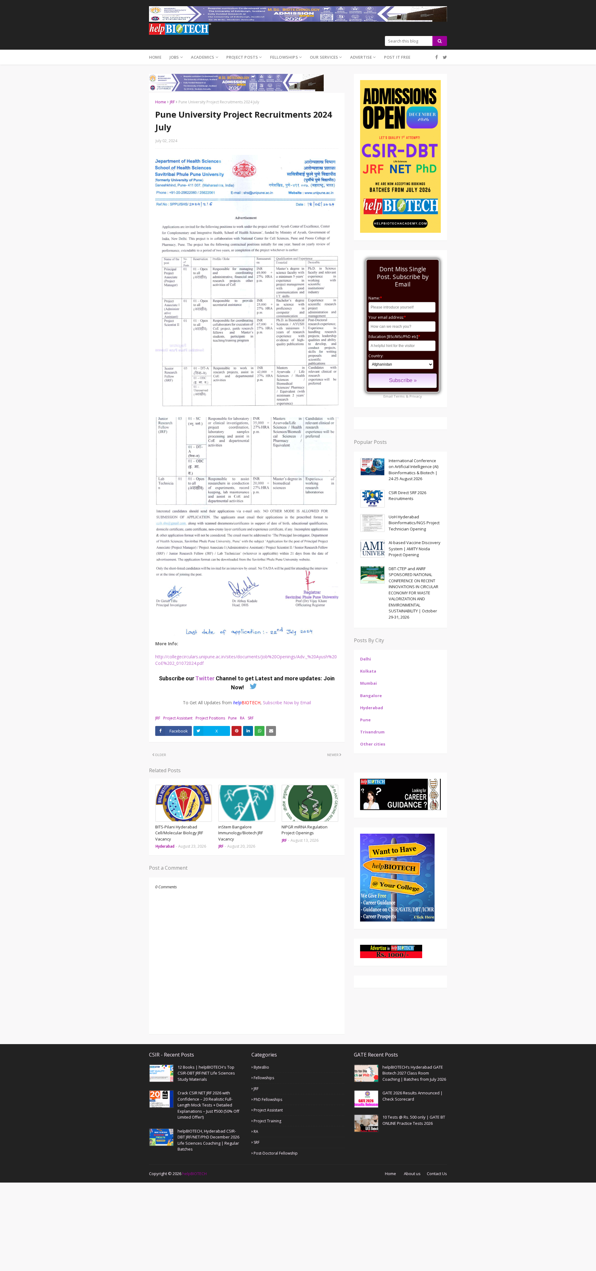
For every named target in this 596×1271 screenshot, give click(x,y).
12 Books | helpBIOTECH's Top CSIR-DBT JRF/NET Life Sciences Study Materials (206, 1073)
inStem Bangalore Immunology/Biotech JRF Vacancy (240, 833)
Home (160, 102)
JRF (172, 102)
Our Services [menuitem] (324, 57)
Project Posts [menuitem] (242, 57)
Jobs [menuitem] (174, 57)
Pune (232, 718)
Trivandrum (372, 732)
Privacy (415, 396)
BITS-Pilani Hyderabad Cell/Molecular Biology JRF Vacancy (179, 833)
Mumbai (368, 683)
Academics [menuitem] (202, 57)
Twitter (205, 678)
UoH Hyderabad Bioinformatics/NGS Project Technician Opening (414, 523)
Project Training (267, 1121)
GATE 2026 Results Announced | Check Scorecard (412, 1096)
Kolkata (368, 671)
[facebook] (437, 57)
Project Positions (210, 718)
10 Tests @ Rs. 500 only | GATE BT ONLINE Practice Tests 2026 (413, 1120)
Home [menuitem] (155, 57)
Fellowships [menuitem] (284, 57)
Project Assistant (177, 718)
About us (412, 1173)
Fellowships (264, 1077)
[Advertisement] (186, 1226)
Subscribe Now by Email (287, 702)
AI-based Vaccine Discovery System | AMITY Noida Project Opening (414, 548)
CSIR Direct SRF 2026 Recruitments (407, 496)
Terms (399, 396)
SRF (251, 718)
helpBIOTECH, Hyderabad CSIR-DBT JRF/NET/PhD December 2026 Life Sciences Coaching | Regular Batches (208, 1140)
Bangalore (371, 695)
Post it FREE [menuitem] (397, 57)
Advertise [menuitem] (361, 57)
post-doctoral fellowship (276, 1153)
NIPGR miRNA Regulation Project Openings (304, 830)
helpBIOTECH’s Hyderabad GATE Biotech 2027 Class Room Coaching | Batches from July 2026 (414, 1073)
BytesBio (261, 1067)
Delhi (365, 659)
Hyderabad (371, 707)
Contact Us (437, 1173)
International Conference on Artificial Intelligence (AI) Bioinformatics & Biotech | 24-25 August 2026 (413, 470)
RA (242, 718)
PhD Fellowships (268, 1099)
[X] (444, 57)
